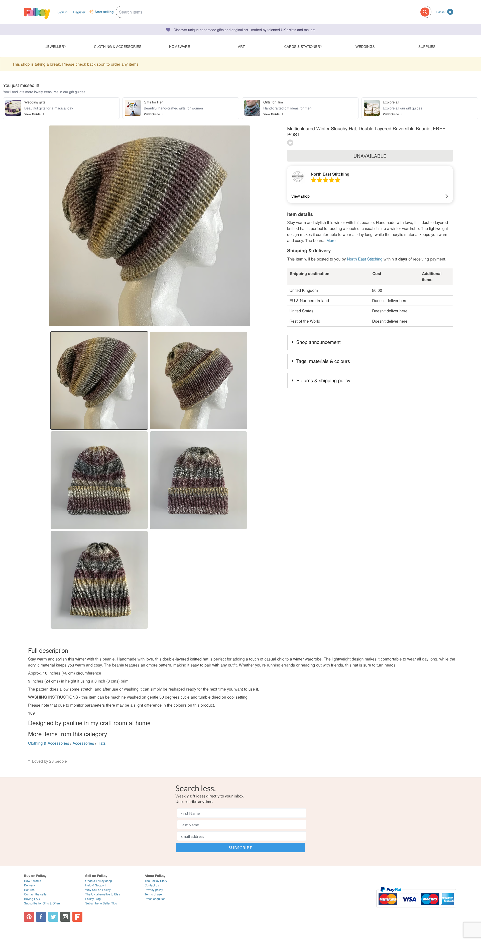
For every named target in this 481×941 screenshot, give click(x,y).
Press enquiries (155, 899)
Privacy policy (154, 890)
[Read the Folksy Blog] (77, 917)
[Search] (424, 12)
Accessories (83, 743)
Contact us (152, 885)
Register (79, 12)
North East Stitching (330, 174)
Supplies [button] (426, 46)
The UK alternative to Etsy (102, 894)
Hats (101, 743)
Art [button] (241, 46)
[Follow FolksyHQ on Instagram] (65, 917)
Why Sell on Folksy (98, 890)
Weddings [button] (365, 46)
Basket (443, 12)
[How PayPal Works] (416, 909)
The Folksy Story (156, 881)
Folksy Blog (93, 899)
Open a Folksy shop (98, 881)
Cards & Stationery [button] (303, 46)
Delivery (29, 885)
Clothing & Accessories (48, 743)
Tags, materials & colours (323, 361)
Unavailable (370, 156)
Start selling (104, 12)
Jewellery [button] (56, 46)
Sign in (62, 12)
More (330, 240)
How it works (32, 881)
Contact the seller (35, 894)
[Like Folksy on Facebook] (41, 917)
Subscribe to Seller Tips (101, 903)
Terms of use (153, 894)
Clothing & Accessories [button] (117, 46)
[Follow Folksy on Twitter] (53, 917)
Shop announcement (318, 342)
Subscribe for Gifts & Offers (42, 903)
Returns (29, 890)
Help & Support (95, 885)
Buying (32, 899)
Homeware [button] (179, 46)
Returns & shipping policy (323, 380)
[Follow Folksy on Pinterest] (29, 917)
